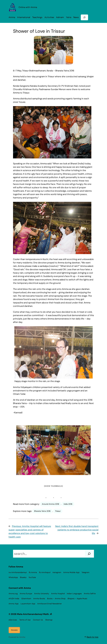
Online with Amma (28, 7)
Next (87, 451)
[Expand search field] (84, 17)
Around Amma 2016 (50, 504)
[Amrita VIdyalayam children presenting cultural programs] (53, 450)
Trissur (58, 511)
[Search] (89, 553)
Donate (14, 630)
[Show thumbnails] (53, 486)
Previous (18, 451)
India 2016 (68, 504)
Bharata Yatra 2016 (42, 511)
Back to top (92, 637)
